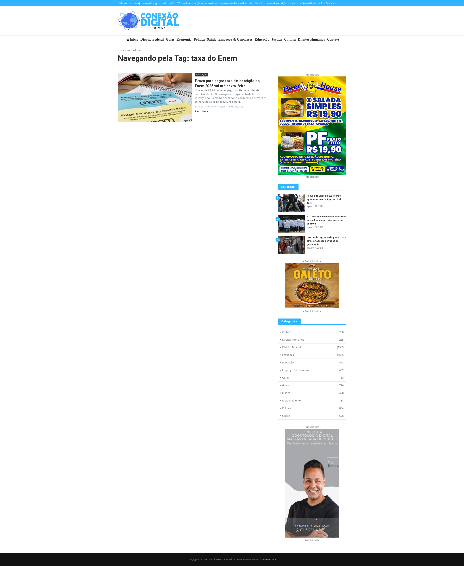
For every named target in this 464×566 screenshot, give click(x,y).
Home (121, 50)
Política (199, 39)
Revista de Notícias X (265, 559)
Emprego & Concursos (235, 39)
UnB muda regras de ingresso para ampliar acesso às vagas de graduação (326, 241)
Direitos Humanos (311, 39)
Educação (262, 39)
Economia (184, 39)
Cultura (290, 39)
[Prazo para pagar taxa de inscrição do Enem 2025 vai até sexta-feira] (155, 97)
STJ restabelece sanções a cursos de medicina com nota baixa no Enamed (326, 220)
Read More (201, 111)
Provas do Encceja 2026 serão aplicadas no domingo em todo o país (325, 199)
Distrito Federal (152, 39)
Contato (333, 39)
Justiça (277, 39)
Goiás (170, 39)
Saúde (211, 39)
